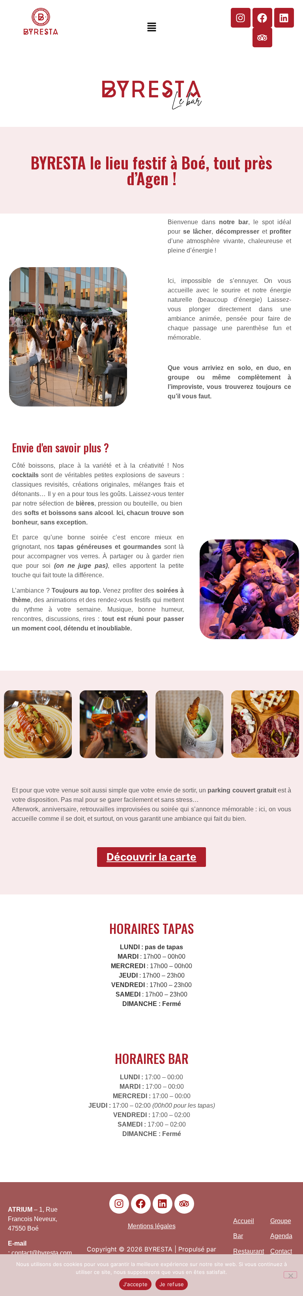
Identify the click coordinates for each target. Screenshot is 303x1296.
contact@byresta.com (41, 1253)
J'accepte (135, 1284)
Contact (281, 1251)
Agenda (281, 1236)
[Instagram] (241, 18)
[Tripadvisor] (262, 37)
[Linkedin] (284, 18)
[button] (151, 27)
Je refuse (171, 1284)
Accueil (243, 1221)
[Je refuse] (290, 1274)
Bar (238, 1236)
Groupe (280, 1221)
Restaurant (248, 1251)
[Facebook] (262, 18)
